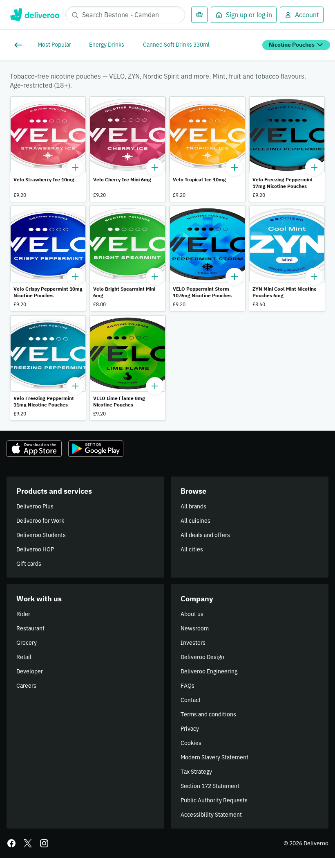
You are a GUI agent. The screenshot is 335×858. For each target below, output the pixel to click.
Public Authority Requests (214, 800)
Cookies (191, 743)
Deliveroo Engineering (209, 671)
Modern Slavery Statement (214, 757)
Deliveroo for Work (40, 520)
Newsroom (195, 628)
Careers (26, 685)
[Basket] (199, 15)
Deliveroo (34, 14)
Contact (191, 700)
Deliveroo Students (41, 535)
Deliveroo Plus (35, 506)
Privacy (190, 728)
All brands (193, 506)
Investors (193, 642)
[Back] (19, 45)
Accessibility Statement (211, 814)
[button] (48, 149)
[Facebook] (11, 843)
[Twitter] (28, 843)
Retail (23, 657)
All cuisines (195, 520)
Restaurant (30, 628)
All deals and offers (205, 535)
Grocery (26, 642)
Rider (23, 614)
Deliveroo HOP (35, 549)
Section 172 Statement (210, 786)
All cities (192, 549)
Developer (29, 671)
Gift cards (28, 563)
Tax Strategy (196, 771)
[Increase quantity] (75, 167)
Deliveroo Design (202, 657)
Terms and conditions (208, 714)
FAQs (187, 685)
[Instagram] (44, 843)
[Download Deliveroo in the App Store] (34, 448)
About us (192, 614)
